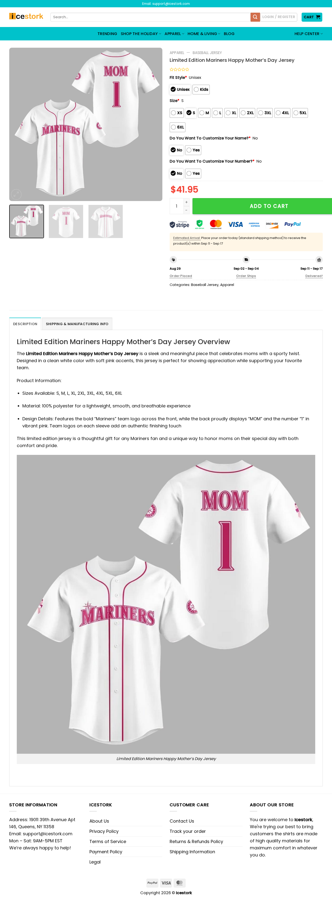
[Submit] (255, 17)
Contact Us (182, 821)
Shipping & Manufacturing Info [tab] (77, 323)
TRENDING (107, 34)
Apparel (177, 52)
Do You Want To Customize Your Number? (212, 161)
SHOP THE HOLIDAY (139, 34)
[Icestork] (26, 17)
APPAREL (173, 34)
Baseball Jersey (207, 52)
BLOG (229, 34)
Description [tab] (25, 323)
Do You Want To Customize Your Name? (210, 138)
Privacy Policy (104, 831)
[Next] (153, 124)
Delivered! (314, 276)
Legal (95, 862)
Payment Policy (105, 852)
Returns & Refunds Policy (196, 841)
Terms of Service (107, 841)
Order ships (246, 276)
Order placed (181, 276)
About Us (99, 821)
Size (174, 100)
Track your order (188, 831)
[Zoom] (16, 194)
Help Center (307, 34)
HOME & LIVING (202, 34)
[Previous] (18, 124)
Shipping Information (192, 852)
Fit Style (178, 77)
